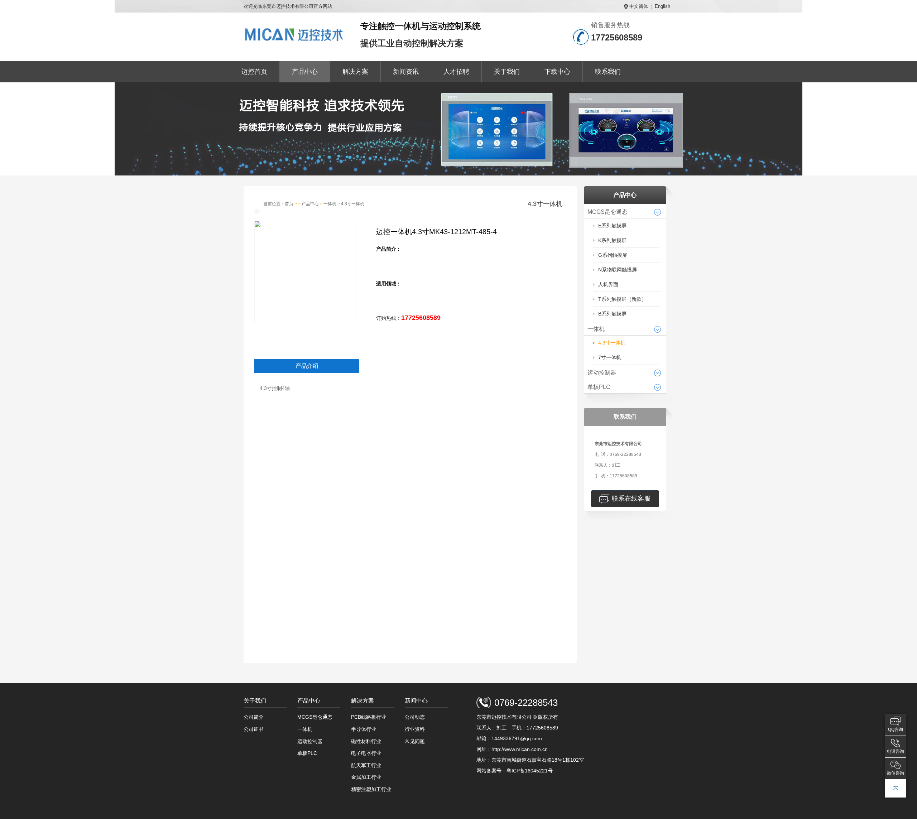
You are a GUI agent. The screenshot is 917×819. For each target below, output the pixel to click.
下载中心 (557, 71)
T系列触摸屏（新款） (622, 299)
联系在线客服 (631, 498)
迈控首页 (254, 71)
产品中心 (305, 71)
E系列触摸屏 (612, 225)
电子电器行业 (366, 753)
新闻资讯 (406, 71)
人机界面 (608, 284)
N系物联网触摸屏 (617, 270)
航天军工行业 (366, 765)
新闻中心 (416, 701)
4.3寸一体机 (611, 343)
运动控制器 (601, 373)
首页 (289, 203)
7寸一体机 (609, 357)
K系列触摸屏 (612, 240)
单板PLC (598, 387)
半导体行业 (363, 729)
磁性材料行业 (366, 741)
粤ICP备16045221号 (529, 771)
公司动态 (415, 717)
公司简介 (254, 717)
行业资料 (415, 729)
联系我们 (608, 71)
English (662, 6)
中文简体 (638, 6)
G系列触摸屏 (612, 255)
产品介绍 (307, 366)
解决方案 (355, 71)
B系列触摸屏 (612, 314)
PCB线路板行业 (368, 717)
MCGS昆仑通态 (607, 212)
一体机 (596, 329)
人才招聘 (456, 71)
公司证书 (254, 729)
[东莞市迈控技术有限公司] (295, 34)
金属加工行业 (366, 777)
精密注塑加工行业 (371, 789)
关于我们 (507, 71)
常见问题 (415, 741)
